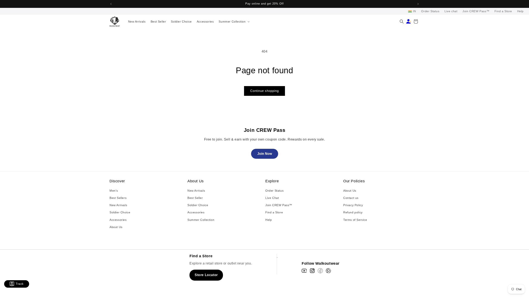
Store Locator (206, 275)
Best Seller (195, 197)
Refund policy (353, 212)
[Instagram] (312, 270)
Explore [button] (272, 181)
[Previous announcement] (111, 4)
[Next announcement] (418, 4)
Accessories (118, 219)
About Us (116, 227)
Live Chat (272, 197)
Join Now (264, 153)
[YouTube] (304, 270)
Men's (114, 190)
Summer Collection (200, 219)
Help (520, 11)
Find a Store (503, 11)
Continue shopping (264, 91)
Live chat (450, 11)
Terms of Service (355, 219)
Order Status (430, 11)
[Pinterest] (328, 270)
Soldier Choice (120, 212)
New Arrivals (118, 205)
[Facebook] (320, 270)
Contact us (351, 197)
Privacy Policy (353, 205)
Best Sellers (118, 197)
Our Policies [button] (354, 181)
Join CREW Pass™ (475, 11)
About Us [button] (195, 181)
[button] (233, 21)
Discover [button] (117, 181)
